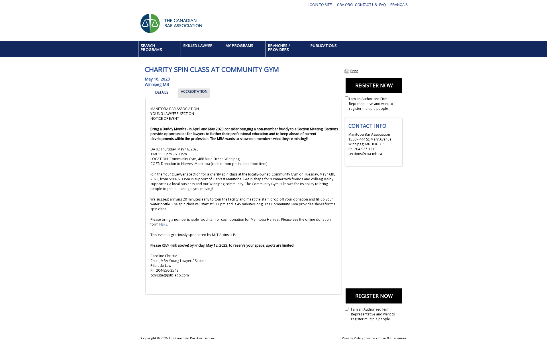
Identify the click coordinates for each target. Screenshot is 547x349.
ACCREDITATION (194, 91)
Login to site (320, 5)
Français (399, 5)
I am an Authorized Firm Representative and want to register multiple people (371, 103)
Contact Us (366, 5)
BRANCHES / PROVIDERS (279, 47)
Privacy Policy (352, 338)
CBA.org (345, 5)
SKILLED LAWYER (198, 45)
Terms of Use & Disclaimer (386, 338)
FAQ (382, 5)
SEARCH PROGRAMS (151, 47)
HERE (163, 224)
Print (354, 71)
